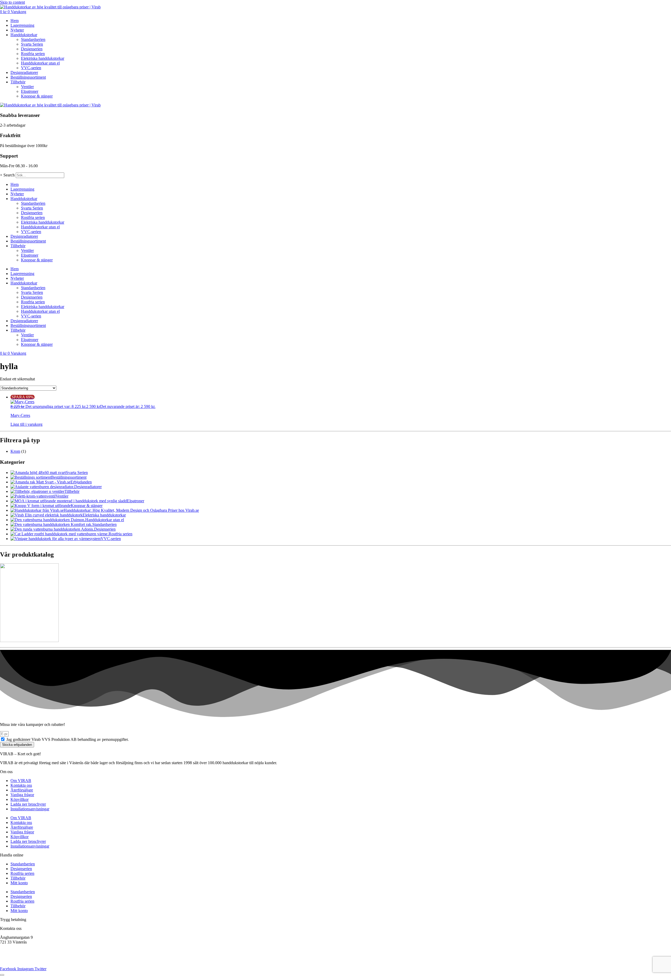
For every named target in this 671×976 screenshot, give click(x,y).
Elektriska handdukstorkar (42, 58)
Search (9, 175)
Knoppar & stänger (37, 96)
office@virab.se (13, 951)
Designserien (31, 49)
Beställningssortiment (28, 77)
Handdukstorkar (23, 35)
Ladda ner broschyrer (28, 804)
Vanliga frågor (22, 794)
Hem (14, 20)
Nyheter (17, 30)
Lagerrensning (22, 25)
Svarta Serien (32, 44)
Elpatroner (29, 91)
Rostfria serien (33, 53)
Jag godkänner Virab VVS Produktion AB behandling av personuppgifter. (67, 739)
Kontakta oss (21, 785)
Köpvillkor (19, 799)
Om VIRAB (20, 780)
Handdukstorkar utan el (40, 63)
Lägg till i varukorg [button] (26, 424)
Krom (15, 451)
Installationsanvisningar (29, 809)
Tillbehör (17, 82)
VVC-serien (31, 68)
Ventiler (27, 86)
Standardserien (33, 39)
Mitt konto (19, 883)
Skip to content (12, 2)
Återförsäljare (21, 790)
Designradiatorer (24, 72)
